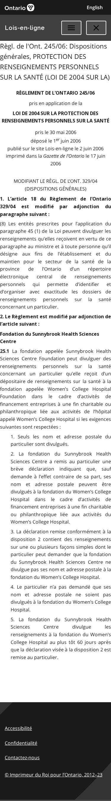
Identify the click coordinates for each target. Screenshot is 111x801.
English (95, 7)
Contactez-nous (22, 757)
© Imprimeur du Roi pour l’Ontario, (53, 774)
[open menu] (71, 28)
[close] (96, 28)
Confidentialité (21, 743)
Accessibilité (18, 728)
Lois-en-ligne (25, 27)
